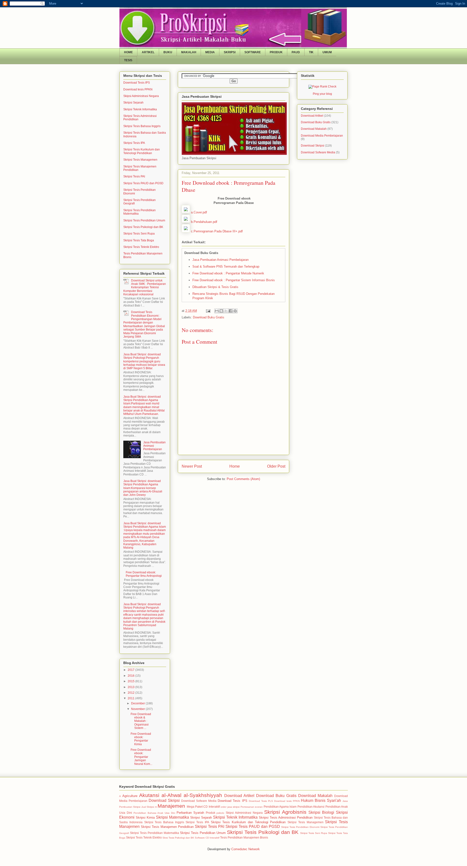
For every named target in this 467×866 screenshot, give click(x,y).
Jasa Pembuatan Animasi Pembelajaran (220, 260)
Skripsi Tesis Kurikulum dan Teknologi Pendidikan (141, 151)
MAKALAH (188, 52)
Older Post (276, 466)
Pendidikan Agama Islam (280, 806)
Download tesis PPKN (138, 89)
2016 (131, 675)
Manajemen (171, 806)
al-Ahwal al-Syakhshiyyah (192, 795)
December (138, 703)
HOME (128, 52)
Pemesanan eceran (252, 806)
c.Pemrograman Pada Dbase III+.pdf (217, 231)
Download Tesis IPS (136, 82)
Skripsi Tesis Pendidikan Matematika (154, 832)
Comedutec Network (245, 849)
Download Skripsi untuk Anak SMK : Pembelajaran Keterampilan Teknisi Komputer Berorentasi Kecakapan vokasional (144, 287)
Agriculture (129, 796)
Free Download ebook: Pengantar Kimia (141, 739)
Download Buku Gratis (208, 317)
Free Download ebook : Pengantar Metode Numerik (228, 273)
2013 (131, 687)
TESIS (128, 60)
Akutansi (149, 795)
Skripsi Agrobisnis (285, 812)
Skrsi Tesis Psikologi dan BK (178, 837)
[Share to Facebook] (230, 310)
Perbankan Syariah (190, 812)
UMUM (327, 52)
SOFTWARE (252, 52)
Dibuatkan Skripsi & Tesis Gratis (215, 287)
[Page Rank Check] (322, 86)
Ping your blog (322, 94)
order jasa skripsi (230, 806)
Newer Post (192, 466)
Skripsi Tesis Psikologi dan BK (143, 227)
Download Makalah (314, 129)
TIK (311, 52)
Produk (210, 812)
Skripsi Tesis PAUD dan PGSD (143, 183)
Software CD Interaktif (207, 837)
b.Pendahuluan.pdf (204, 222)
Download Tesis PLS (261, 801)
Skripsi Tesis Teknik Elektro (141, 247)
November (138, 709)
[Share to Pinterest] (235, 310)
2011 (131, 698)
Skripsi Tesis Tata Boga (138, 240)
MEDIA (210, 52)
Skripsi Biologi (321, 812)
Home (234, 466)
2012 (131, 692)
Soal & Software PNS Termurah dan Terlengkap (225, 266)
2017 (131, 670)
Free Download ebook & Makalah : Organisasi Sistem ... (141, 721)
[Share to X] (226, 310)
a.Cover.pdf (199, 212)
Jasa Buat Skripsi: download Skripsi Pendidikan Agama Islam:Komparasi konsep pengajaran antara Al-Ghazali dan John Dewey (142, 488)
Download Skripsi (312, 145)
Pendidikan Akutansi (310, 806)
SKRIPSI (229, 52)
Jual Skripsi (147, 806)
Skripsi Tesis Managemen (140, 159)
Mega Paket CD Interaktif (203, 806)
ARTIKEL (148, 52)
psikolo (220, 813)
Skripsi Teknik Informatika (140, 109)
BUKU (167, 52)
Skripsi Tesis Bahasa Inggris (142, 126)
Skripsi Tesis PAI (134, 176)
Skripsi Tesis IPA (134, 143)
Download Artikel (312, 115)
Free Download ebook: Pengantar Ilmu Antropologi (144, 574)
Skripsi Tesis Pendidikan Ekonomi (300, 827)
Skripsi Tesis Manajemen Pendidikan (167, 827)
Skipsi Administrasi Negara (141, 96)
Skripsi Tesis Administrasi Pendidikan (286, 817)
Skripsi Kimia (145, 817)
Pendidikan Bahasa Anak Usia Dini (154, 813)
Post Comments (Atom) (243, 479)
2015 (131, 681)
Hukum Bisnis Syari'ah (321, 800)
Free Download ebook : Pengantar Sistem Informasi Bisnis (233, 280)
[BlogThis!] (221, 310)
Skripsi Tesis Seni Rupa (139, 233)
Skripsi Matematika (172, 817)
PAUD (296, 52)
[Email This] (216, 310)
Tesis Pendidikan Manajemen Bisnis (244, 837)
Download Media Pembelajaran (322, 135)
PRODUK (276, 52)
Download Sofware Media (318, 152)
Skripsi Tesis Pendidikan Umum (144, 220)
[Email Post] (207, 311)
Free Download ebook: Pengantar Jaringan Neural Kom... (141, 757)
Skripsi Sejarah (133, 102)
